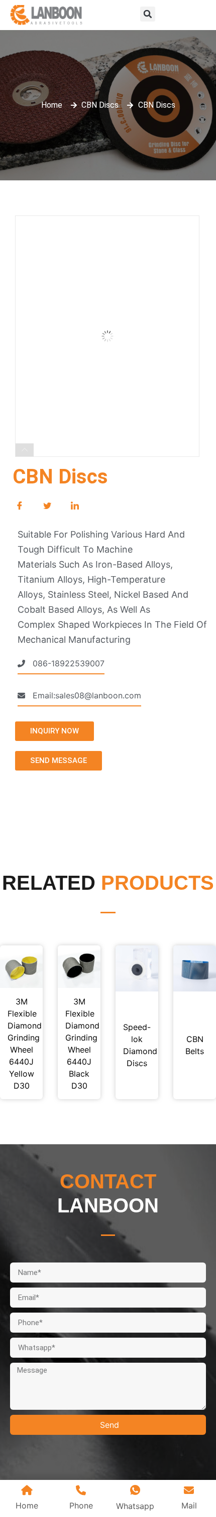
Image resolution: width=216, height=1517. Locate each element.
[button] (147, 14)
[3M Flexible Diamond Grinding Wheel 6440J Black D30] (79, 966)
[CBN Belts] (194, 968)
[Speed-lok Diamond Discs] (137, 968)
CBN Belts (194, 1045)
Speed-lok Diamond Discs (137, 1045)
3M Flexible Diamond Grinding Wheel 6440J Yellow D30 (21, 1043)
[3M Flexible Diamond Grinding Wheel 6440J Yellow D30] (21, 966)
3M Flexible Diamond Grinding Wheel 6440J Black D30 (79, 1043)
